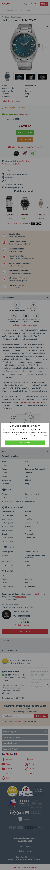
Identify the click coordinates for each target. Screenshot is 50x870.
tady (45, 435)
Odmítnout (25, 438)
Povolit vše (25, 443)
